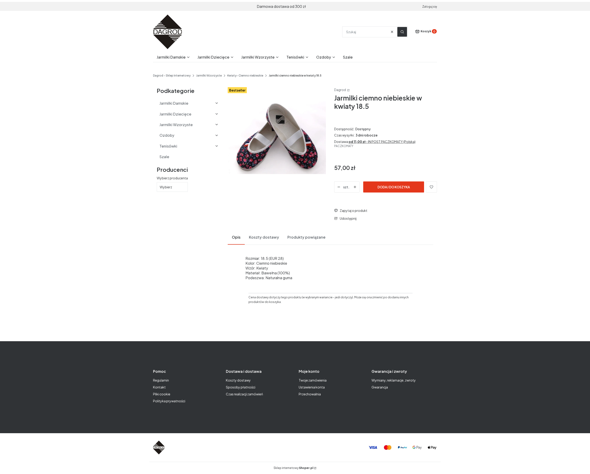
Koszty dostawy (238, 380)
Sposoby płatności (240, 387)
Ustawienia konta (312, 387)
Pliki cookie (161, 394)
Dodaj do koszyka (394, 187)
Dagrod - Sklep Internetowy (172, 75)
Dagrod (340, 90)
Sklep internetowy (293, 468)
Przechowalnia (310, 394)
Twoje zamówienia (313, 380)
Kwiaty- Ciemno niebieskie (245, 75)
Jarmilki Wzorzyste (209, 75)
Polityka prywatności (169, 401)
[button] (402, 32)
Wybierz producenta (172, 178)
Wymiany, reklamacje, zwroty (394, 380)
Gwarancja (380, 387)
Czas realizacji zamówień (244, 394)
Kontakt (159, 387)
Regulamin (161, 380)
